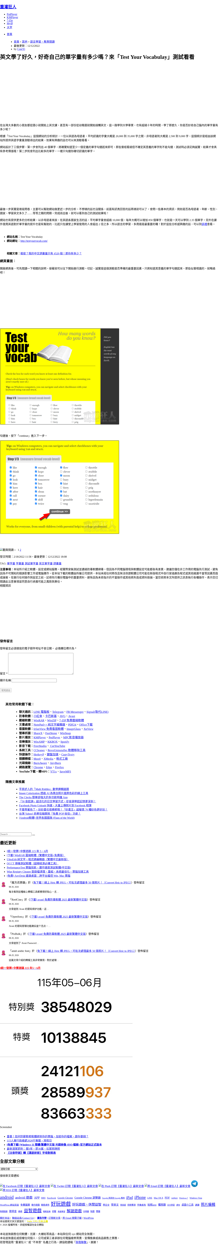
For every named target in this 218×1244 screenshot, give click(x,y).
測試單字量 (31, 563)
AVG (62, 716)
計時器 (86, 1211)
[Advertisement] (102, 88)
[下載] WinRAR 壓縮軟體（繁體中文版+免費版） (36, 855)
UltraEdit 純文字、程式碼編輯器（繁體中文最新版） (38, 859)
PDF (167, 1197)
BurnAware (40, 763)
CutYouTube (57, 746)
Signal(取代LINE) (97, 711)
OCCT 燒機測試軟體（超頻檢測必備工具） (33, 863)
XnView (88, 729)
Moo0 (37, 758)
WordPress (88, 1218)
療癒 (20, 1211)
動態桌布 (45, 1205)
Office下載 (86, 724)
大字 (9, 27)
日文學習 (171, 1205)
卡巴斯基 (51, 716)
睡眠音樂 (47, 1211)
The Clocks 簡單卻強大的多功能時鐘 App (43, 797)
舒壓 (54, 1211)
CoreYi (21, 49)
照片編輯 (208, 1204)
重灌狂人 (8, 7)
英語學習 (61, 1211)
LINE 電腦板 (41, 711)
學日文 (106, 1205)
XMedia (48, 758)
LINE (149, 1198)
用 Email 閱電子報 (72, 1218)
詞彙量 (57, 563)
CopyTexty (68, 754)
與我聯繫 (81, 1242)
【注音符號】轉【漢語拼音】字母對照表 (31, 1152)
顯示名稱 (5, 680)
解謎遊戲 (74, 1211)
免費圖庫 (25, 1204)
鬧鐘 (98, 1211)
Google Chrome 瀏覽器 (87, 1197)
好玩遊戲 (61, 1204)
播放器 (162, 1204)
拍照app (152, 1204)
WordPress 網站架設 (9, 1205)
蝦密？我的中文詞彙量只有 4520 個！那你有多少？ (51, 253)
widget (174, 1198)
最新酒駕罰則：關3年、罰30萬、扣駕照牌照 (33, 1148)
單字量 (11, 563)
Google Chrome (65, 1197)
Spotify (64, 741)
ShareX (38, 733)
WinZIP (51, 720)
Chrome (38, 767)
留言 (3, 673)
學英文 (115, 1204)
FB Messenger (75, 711)
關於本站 (5, 1218)
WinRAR (39, 720)
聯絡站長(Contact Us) (23, 1218)
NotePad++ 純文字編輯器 (49, 724)
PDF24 (72, 724)
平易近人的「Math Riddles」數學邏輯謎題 (44, 789)
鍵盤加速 (52, 754)
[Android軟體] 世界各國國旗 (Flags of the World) (47, 817)
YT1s (53, 771)
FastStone (51, 733)
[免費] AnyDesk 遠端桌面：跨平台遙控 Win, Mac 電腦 (38, 875)
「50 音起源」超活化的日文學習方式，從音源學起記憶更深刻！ (57, 801)
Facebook (51, 1198)
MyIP (10, 23)
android (7, 1197)
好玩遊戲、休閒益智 (86, 1204)
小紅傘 (38, 716)
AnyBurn (55, 763)
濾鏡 (197, 1205)
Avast (71, 716)
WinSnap (65, 733)
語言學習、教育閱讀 (42, 41)
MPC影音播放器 (73, 737)
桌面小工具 (187, 1204)
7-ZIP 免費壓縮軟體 (71, 720)
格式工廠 (62, 758)
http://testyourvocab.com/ (34, 240)
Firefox (59, 767)
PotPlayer (12, 14)
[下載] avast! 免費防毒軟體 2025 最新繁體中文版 (58, 899)
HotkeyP (39, 754)
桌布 (178, 1205)
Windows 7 (183, 1198)
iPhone (140, 1197)
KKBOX (53, 741)
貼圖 (92, 1211)
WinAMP (39, 741)
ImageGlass (74, 729)
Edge (49, 767)
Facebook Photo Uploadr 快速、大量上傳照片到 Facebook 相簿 (55, 805)
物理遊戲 (3, 1211)
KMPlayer (12, 17)
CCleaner (39, 750)
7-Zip (10, 20)
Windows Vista (196, 1198)
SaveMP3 (65, 771)
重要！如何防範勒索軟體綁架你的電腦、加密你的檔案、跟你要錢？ (48, 1136)
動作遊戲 (36, 1205)
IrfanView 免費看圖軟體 (49, 729)
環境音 (13, 1211)
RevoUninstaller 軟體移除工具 (66, 750)
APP (37, 1197)
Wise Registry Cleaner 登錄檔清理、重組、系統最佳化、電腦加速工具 (48, 871)
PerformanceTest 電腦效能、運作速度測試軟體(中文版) (39, 867)
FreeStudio (40, 746)
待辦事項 (131, 1205)
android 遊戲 (24, 1197)
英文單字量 (46, 563)
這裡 (204, 224)
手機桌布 (141, 1205)
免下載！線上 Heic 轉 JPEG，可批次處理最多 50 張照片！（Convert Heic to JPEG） (82, 882)
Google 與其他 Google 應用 (113, 1198)
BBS (43, 1198)
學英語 (123, 1205)
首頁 (9, 34)
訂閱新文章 (54, 1218)
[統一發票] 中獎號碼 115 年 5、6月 (27, 851)
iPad (129, 1197)
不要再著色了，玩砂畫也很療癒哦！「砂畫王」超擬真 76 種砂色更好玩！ (63, 809)
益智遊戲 (33, 1210)
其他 (24, 41)
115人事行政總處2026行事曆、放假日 (29, 1140)
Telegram (58, 711)
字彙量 (20, 563)
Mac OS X (158, 1198)
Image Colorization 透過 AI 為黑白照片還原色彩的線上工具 (53, 793)
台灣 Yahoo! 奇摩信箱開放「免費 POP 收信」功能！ (50, 813)
